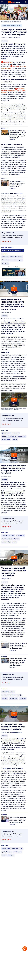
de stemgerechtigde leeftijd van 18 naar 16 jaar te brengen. (13, 90)
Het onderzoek (8, 62)
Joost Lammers (17, 732)
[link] (11, 25)
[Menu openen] (2, 2)
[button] (4, 41)
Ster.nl (18, 267)
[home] (14, 2)
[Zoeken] (26, 2)
